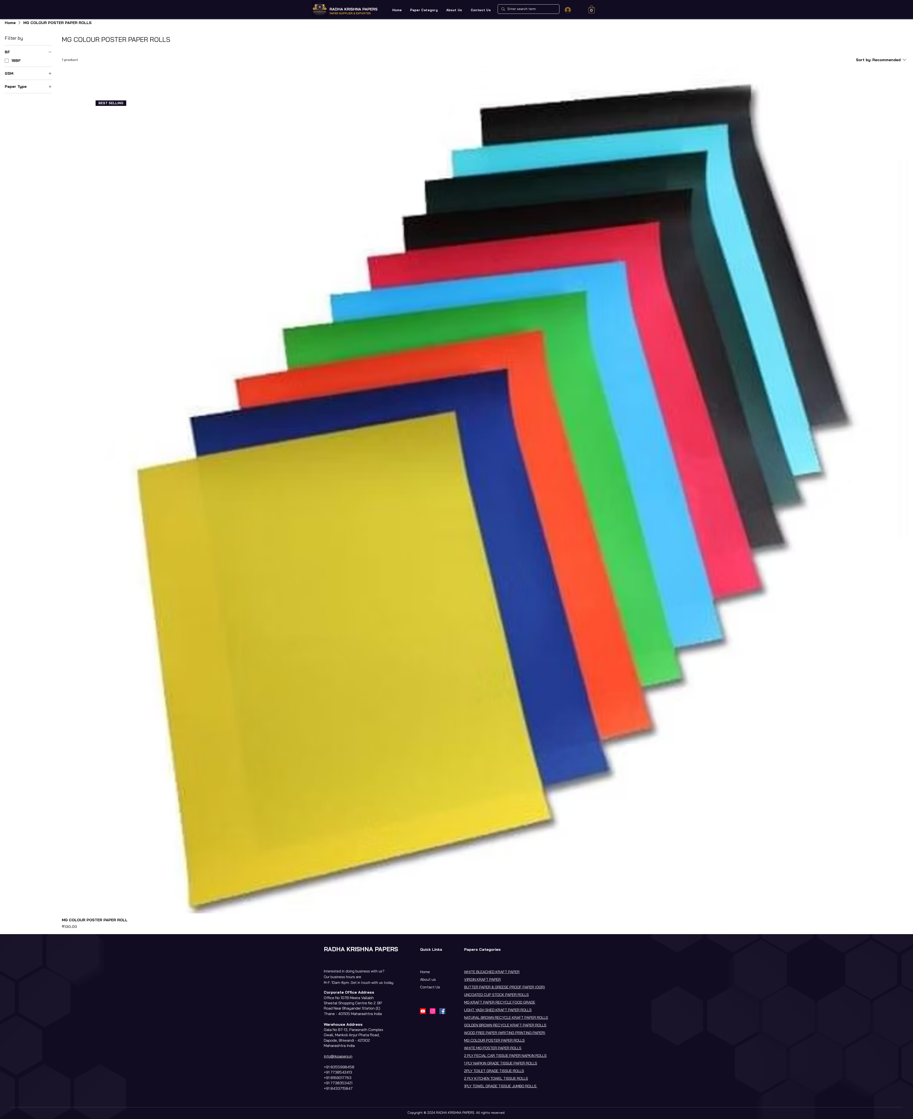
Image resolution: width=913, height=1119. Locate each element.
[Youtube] (423, 1011)
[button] (424, 9)
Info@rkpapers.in (338, 1056)
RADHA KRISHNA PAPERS (354, 9)
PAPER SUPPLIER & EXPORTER (350, 13)
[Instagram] (433, 1011)
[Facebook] (442, 1011)
